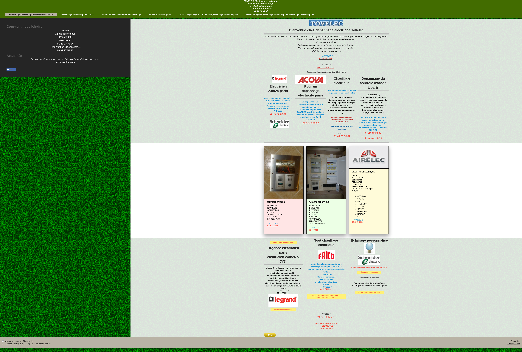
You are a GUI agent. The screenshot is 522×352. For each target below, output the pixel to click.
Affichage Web (513, 344)
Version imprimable (13, 341)
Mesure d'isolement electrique (369, 292)
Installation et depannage (283, 310)
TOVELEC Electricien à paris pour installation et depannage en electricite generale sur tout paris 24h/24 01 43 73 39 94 (261, 6)
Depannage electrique (369, 272)
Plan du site (28, 341)
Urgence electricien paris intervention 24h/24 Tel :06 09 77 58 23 (326, 297)
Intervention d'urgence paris (283, 242)
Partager (12, 70)
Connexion (515, 341)
